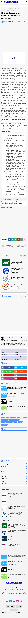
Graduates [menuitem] (17, 354)
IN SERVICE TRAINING (14, 419)
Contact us (19, 606)
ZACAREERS (14, 615)
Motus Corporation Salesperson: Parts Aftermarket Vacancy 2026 (16, 537)
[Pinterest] (18, 239)
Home (2, 8)
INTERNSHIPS (5, 422)
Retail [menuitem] (3, 352)
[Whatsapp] (15, 239)
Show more (23, 255)
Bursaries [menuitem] (17, 349)
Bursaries (14, 417)
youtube (22, 378)
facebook (8, 367)
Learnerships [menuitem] (4, 359)
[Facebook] (9, 239)
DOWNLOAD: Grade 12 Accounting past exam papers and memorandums (16, 407)
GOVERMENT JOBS (22, 417)
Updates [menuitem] (17, 359)
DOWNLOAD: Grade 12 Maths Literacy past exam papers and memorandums (16, 394)
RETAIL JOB (5, 424)
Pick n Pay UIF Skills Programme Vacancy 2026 (17, 500)
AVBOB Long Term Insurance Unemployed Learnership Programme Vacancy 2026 (17, 261)
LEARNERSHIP (8, 8)
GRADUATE (5, 419)
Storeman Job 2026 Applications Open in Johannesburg (17, 507)
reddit (21, 371)
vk (21, 375)
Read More (15, 265)
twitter (21, 367)
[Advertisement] (14, 38)
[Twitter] (12, 239)
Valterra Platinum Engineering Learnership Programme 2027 (17, 277)
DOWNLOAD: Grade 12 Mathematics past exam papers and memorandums (16, 388)
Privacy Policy (14, 609)
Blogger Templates (12, 613)
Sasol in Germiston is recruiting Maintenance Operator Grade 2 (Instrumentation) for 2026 (15, 513)
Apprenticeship (6, 417)
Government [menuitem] (4, 354)
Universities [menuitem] (4, 356)
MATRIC (21, 422)
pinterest (8, 375)
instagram (8, 378)
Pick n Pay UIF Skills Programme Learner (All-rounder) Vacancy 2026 (17, 494)
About (12, 606)
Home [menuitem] (3, 349)
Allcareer (11, 612)
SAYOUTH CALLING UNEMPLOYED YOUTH (16, 400)
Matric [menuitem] (16, 352)
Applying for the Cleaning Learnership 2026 (16, 284)
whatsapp (8, 371)
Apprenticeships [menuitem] (18, 356)
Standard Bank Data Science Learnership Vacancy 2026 (17, 269)
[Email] (21, 239)
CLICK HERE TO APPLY (10, 199)
